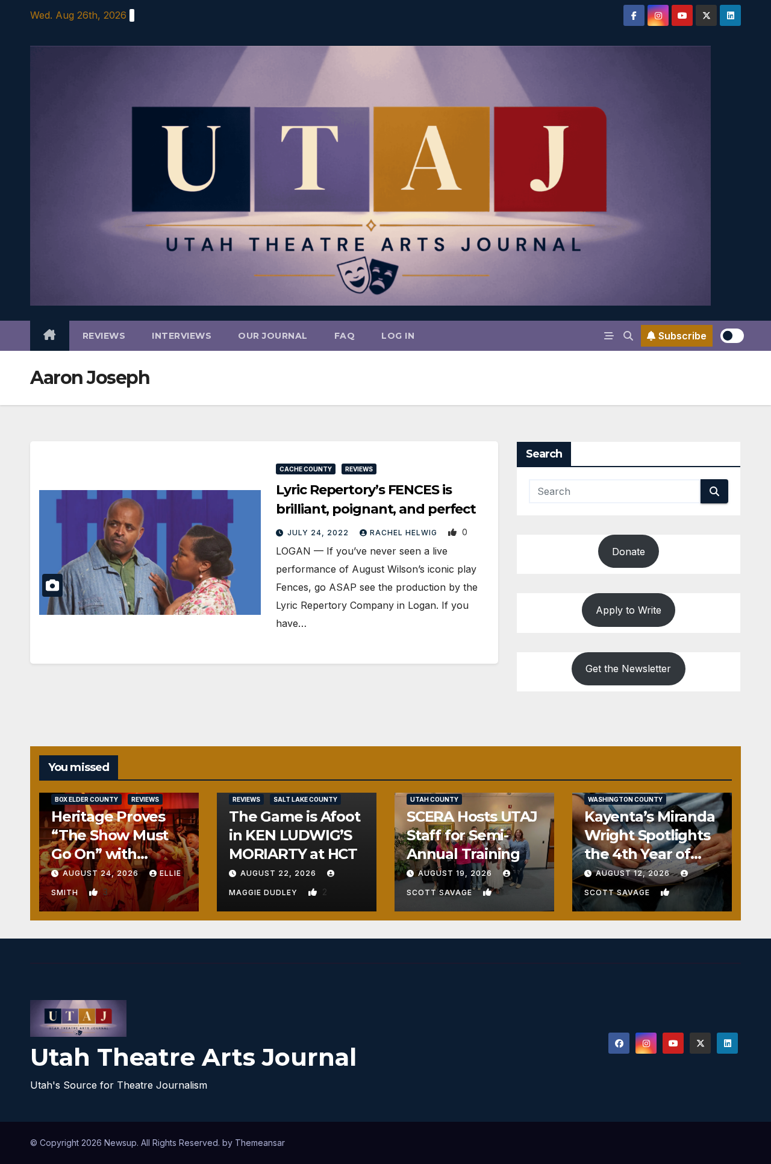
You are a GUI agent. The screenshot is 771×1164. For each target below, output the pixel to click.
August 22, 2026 (279, 873)
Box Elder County (86, 799)
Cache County (305, 469)
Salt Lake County (305, 799)
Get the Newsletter (628, 668)
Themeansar (260, 1142)
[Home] (49, 336)
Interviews (181, 335)
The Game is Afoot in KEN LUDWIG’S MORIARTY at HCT (294, 835)
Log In (397, 335)
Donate (628, 552)
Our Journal (273, 335)
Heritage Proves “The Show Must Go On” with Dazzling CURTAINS (109, 854)
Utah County (434, 799)
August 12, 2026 (634, 873)
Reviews (104, 335)
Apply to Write (628, 610)
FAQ (344, 335)
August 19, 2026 (456, 873)
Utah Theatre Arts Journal (193, 1057)
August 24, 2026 (102, 873)
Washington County (625, 799)
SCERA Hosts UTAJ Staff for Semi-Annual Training (472, 835)
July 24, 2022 (319, 532)
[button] (628, 336)
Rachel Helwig (405, 532)
